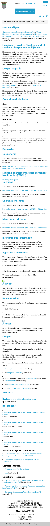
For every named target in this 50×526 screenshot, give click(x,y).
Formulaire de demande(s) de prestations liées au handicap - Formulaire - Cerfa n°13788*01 (25, 167)
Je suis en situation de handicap (17, 469)
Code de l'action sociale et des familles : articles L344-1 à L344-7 (23, 413)
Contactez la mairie (25, 11)
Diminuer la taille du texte (43, 16)
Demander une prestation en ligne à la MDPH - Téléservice (24, 190)
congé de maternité (14, 369)
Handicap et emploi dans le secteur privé (17, 34)
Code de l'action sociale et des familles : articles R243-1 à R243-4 (24, 423)
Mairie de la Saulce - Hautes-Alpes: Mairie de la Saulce (24, 22)
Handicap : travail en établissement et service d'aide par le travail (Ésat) (24, 35)
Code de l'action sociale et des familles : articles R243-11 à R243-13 (24, 443)
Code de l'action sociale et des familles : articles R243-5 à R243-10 (24, 433)
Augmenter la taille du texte (40, 16)
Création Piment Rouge (30, 524)
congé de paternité (14, 373)
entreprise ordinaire (9, 85)
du (6, 369)
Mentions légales (8, 524)
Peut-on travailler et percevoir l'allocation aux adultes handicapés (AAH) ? (23, 487)
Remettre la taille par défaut (46, 16)
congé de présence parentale (18, 384)
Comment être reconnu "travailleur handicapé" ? (23, 492)
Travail (38, 32)
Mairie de (25, 3)
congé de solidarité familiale (19, 388)
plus (6, 473)
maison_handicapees (24, 176)
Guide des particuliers (10, 32)
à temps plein (31, 378)
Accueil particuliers (28, 32)
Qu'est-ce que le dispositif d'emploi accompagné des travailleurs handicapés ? (23, 481)
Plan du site (18, 524)
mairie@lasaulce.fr (25, 519)
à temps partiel (10, 381)
